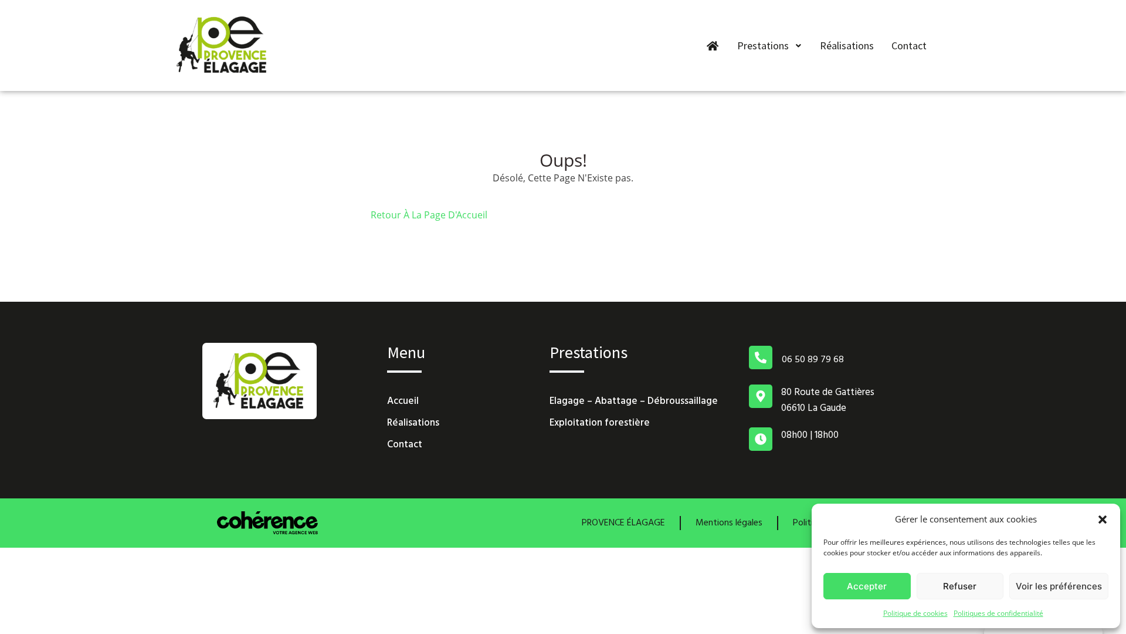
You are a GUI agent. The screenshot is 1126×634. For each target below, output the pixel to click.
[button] (1102, 519)
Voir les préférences (1059, 586)
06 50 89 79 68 (813, 360)
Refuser (959, 586)
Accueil (403, 401)
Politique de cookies (915, 613)
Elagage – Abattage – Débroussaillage (634, 401)
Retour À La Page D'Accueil (429, 214)
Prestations (763, 45)
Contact (909, 45)
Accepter (867, 586)
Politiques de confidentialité (998, 613)
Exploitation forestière (600, 423)
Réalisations (847, 45)
